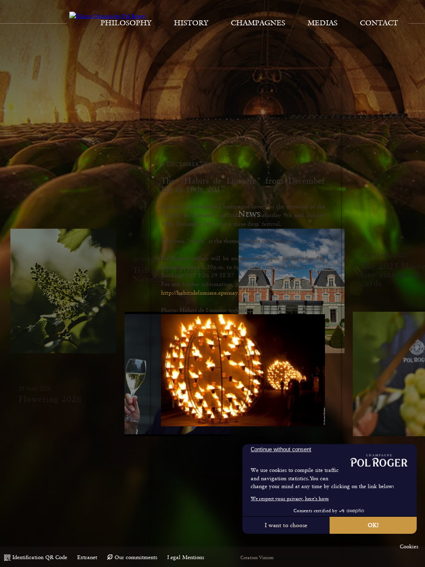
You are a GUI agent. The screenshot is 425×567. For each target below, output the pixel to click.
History (191, 22)
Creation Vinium (257, 557)
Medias (322, 22)
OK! (373, 525)
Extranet (87, 557)
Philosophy (125, 22)
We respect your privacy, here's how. (290, 498)
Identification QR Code (39, 557)
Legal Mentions (185, 557)
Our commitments (136, 557)
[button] (409, 546)
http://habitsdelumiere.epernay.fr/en (206, 292)
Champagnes (258, 22)
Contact (379, 22)
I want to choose (286, 525)
